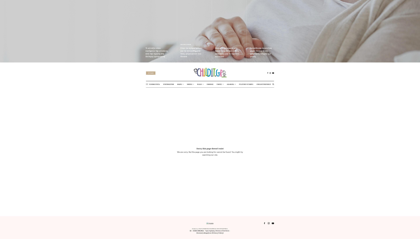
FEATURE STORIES (185, 44)
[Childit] (210, 72)
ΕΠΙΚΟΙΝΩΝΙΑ (198, 231)
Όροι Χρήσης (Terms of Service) (217, 231)
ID (190, 231)
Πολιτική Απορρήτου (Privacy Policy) (210, 233)
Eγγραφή (151, 73)
